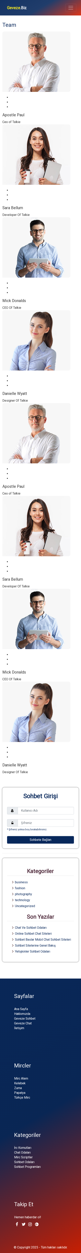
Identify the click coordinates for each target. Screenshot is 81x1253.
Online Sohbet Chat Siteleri (33, 933)
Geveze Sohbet (24, 1018)
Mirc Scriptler (23, 1157)
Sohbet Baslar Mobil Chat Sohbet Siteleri (43, 939)
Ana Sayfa (21, 1009)
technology (22, 900)
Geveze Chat (23, 1023)
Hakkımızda (22, 1014)
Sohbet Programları (27, 1167)
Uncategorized (25, 906)
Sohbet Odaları (24, 1162)
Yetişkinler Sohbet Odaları (32, 951)
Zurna (18, 1088)
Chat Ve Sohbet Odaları (31, 928)
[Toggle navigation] (70, 8)
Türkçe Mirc (22, 1097)
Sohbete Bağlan (40, 840)
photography (23, 894)
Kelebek (20, 1083)
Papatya (19, 1093)
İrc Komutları (22, 1148)
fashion (20, 888)
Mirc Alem (21, 1078)
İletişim (19, 1028)
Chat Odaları (22, 1152)
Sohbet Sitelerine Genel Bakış (35, 945)
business (21, 882)
